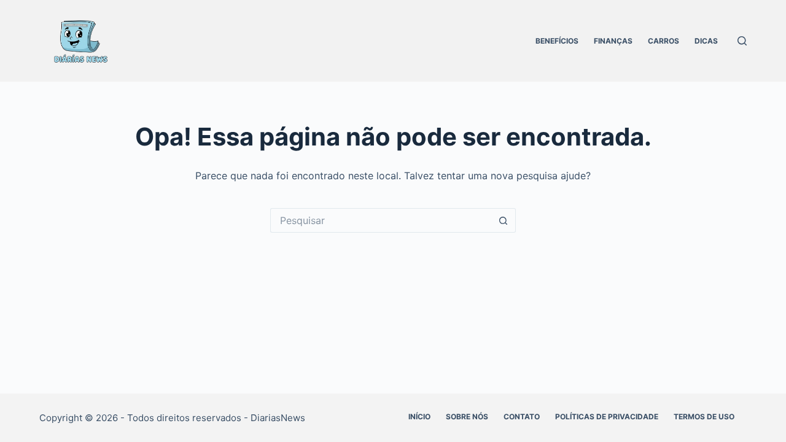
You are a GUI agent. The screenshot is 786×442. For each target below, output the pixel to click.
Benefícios (556, 40)
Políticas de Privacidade (606, 416)
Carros (663, 40)
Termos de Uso (704, 416)
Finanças (613, 40)
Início (419, 416)
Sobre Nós (467, 416)
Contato (522, 416)
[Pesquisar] (742, 40)
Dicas (706, 40)
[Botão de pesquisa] (503, 220)
